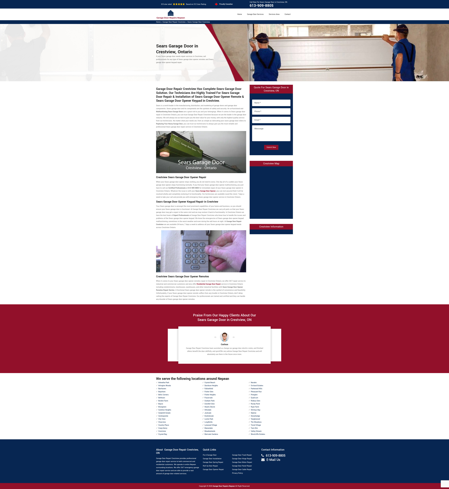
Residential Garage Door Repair (209, 284)
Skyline (253, 413)
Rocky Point (255, 404)
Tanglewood (255, 419)
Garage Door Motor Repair (242, 462)
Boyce (160, 404)
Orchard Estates (257, 385)
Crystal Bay (162, 434)
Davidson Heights (211, 385)
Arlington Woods (164, 385)
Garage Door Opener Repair (213, 469)
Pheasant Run (256, 391)
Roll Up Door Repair (210, 466)
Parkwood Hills (256, 388)
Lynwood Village (211, 425)
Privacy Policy (237, 473)
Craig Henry (162, 428)
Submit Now (271, 147)
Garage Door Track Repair (242, 455)
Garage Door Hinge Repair (242, 458)
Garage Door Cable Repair (242, 469)
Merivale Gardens (211, 434)
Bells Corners (163, 395)
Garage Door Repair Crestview (174, 22)
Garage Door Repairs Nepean (224, 486)
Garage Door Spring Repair (213, 462)
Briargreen (162, 407)
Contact (288, 14)
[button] (217, 337)
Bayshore (161, 391)
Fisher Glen (209, 391)
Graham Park (209, 401)
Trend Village (256, 425)
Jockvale (208, 413)
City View (161, 419)
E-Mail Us (273, 460)
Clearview (162, 422)
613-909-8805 (261, 5)
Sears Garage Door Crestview (198, 22)
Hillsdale (208, 410)
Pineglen (254, 395)
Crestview (162, 431)
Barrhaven (162, 388)
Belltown (161, 398)
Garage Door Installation (212, 458)
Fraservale (209, 398)
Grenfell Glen (210, 404)
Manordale (209, 428)
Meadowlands (210, 431)
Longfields (209, 422)
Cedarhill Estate (164, 413)
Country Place (163, 425)
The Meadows (256, 422)
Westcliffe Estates (258, 434)
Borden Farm (163, 401)
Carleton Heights (164, 410)
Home (239, 14)
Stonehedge (255, 416)
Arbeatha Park (163, 382)
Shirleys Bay (255, 410)
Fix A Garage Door (210, 455)
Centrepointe (163, 416)
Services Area (274, 14)
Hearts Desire (210, 407)
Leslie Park (209, 419)
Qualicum (254, 398)
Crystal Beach (210, 382)
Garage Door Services (255, 14)
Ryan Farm (255, 407)
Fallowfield (209, 388)
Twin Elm (254, 428)
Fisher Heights (210, 395)
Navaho (254, 382)
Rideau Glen (255, 401)
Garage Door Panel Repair (242, 466)
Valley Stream (256, 431)
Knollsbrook (209, 416)
